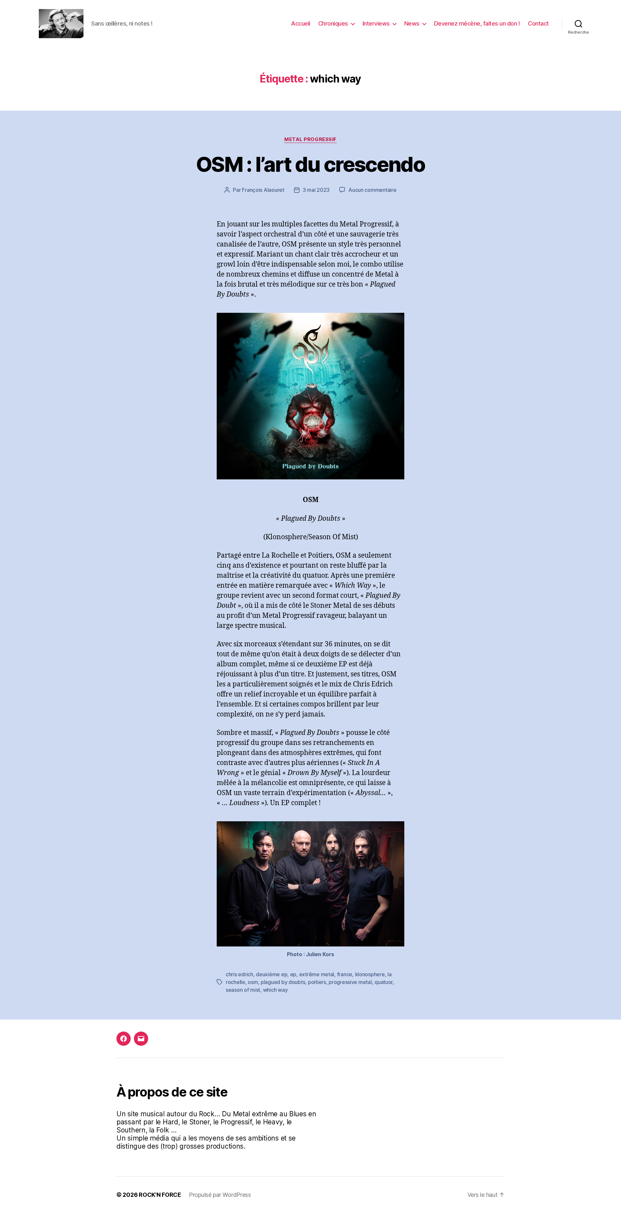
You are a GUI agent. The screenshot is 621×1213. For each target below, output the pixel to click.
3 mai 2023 (316, 190)
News (411, 23)
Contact (538, 23)
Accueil (300, 23)
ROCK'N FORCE (160, 1194)
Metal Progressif (310, 139)
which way (275, 990)
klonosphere (370, 974)
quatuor (384, 982)
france (344, 974)
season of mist (243, 990)
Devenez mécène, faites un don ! (477, 23)
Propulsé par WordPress (220, 1194)
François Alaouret (263, 190)
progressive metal (350, 982)
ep (293, 974)
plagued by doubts (283, 982)
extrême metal (316, 974)
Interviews (376, 23)
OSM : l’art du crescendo (310, 164)
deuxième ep (271, 974)
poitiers (317, 982)
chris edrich (239, 974)
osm (253, 982)
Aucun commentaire (372, 190)
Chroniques (333, 23)
